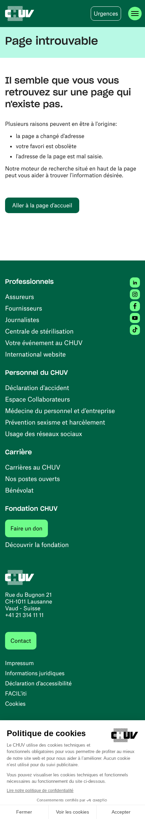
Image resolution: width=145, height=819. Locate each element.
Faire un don (29, 528)
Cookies (15, 703)
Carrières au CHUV (32, 467)
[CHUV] (19, 13)
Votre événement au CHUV (44, 342)
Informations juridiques (34, 673)
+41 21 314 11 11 (24, 615)
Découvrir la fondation (37, 544)
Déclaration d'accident (37, 387)
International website (35, 354)
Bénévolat (19, 490)
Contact (20, 640)
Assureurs (19, 296)
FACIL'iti (16, 693)
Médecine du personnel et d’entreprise (60, 410)
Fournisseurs (23, 308)
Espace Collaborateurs (37, 399)
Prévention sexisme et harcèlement (55, 422)
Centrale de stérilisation (39, 331)
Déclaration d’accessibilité (38, 683)
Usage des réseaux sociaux (43, 433)
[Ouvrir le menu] (135, 13)
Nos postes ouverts (32, 478)
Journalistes (22, 319)
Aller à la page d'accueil (42, 205)
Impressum (19, 663)
